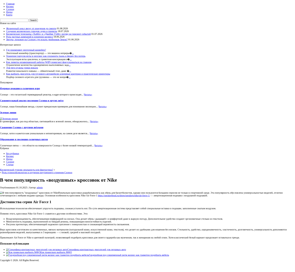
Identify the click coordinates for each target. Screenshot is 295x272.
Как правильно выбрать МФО (56, 252)
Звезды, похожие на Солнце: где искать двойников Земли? (37, 39)
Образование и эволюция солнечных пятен (24, 139)
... (73, 53)
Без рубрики (12, 153)
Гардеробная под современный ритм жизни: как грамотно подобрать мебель (129, 255)
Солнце (10, 9)
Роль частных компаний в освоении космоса (29, 36)
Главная (10, 3)
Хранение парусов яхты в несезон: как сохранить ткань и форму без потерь (45, 56)
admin (40, 187)
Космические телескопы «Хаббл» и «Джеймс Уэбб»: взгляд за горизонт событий (48, 34)
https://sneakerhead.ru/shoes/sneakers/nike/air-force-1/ (124, 195)
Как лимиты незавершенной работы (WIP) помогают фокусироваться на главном (48, 62)
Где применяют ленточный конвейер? (26, 50)
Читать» (88, 94)
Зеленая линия (8, 112)
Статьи (10, 164)
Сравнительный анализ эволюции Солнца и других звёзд (31, 100)
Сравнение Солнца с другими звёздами (21, 127)
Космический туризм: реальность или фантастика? (26, 169)
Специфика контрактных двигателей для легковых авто (96, 249)
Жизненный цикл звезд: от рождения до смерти (31, 28)
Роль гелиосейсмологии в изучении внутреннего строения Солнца (37, 172)
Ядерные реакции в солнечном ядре (20, 88)
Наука (9, 12)
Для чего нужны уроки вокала (22, 67)
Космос (10, 6)
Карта (9, 15)
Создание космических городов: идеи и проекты (31, 31)
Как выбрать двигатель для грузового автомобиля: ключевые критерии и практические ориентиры (58, 74)
